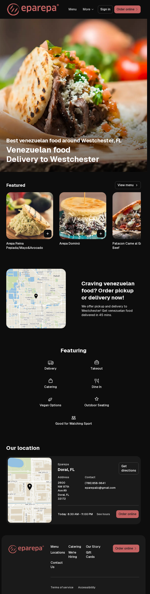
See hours (103, 514)
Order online (127, 514)
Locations (58, 552)
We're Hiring (72, 554)
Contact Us (57, 565)
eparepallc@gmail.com (100, 488)
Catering (74, 547)
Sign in (105, 9)
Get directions (128, 468)
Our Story (93, 547)
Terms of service (62, 587)
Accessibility (87, 587)
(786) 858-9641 (95, 483)
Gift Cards (90, 554)
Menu (73, 9)
